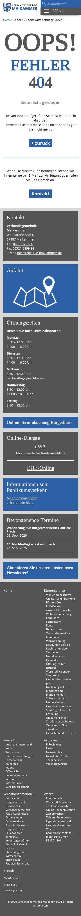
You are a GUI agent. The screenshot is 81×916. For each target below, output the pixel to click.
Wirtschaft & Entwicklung (13, 857)
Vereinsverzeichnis (17, 786)
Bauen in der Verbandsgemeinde (58, 631)
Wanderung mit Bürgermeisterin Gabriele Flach (39, 529)
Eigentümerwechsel (58, 821)
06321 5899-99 (23, 248)
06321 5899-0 (23, 244)
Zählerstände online (58, 817)
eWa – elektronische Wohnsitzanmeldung (59, 612)
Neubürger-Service (58, 644)
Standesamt (53, 621)
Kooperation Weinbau (59, 832)
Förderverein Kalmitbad (14, 761)
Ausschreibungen (16, 825)
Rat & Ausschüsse (17, 813)
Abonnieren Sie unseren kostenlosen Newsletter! (40, 570)
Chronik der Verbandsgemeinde (18, 807)
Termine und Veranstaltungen (56, 761)
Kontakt (41, 194)
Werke (48, 794)
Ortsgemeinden (15, 821)
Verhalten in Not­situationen (56, 727)
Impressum (11, 884)
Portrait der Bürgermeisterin (16, 800)
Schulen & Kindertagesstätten (17, 838)
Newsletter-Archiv (57, 756)
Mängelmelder (55, 694)
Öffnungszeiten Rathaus (55, 665)
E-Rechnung (53, 744)
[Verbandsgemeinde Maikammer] (20, 7)
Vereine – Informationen (14, 781)
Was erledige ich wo (58, 594)
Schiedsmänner (56, 698)
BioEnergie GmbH (57, 836)
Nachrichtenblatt (56, 648)
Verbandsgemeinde (18, 794)
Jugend (10, 767)
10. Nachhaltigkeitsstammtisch (31, 544)
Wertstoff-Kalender (58, 671)
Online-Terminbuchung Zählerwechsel (60, 811)
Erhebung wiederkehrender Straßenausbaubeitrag (60, 717)
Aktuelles (51, 740)
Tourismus (12, 752)
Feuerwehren (14, 832)
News (49, 748)
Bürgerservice (54, 590)
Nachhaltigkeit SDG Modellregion (58, 688)
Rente (49, 625)
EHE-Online (40, 468)
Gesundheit (53, 660)
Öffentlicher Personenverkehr (16, 773)
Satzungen (52, 652)
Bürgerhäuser (14, 829)
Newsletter (11, 877)
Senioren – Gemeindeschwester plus (59, 679)
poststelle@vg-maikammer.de (39, 253)
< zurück (40, 143)
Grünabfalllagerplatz (59, 825)
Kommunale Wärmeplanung (55, 639)
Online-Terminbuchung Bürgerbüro (39, 422)
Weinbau (51, 829)
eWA (40, 449)
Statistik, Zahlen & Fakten (17, 846)
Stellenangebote (16, 852)
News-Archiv (54, 752)
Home (7, 19)
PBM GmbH (53, 840)
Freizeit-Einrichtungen (19, 756)
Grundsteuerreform (58, 706)
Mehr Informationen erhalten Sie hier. (22, 500)
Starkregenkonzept (58, 710)
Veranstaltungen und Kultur (19, 746)
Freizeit (8, 740)
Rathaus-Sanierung (17, 863)
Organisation (14, 817)
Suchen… (43, 3)
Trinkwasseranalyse (58, 806)
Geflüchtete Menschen (60, 733)
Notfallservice (54, 656)
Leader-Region (55, 702)
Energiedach (54, 798)
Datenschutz (12, 891)
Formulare (52, 617)
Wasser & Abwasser (58, 802)
